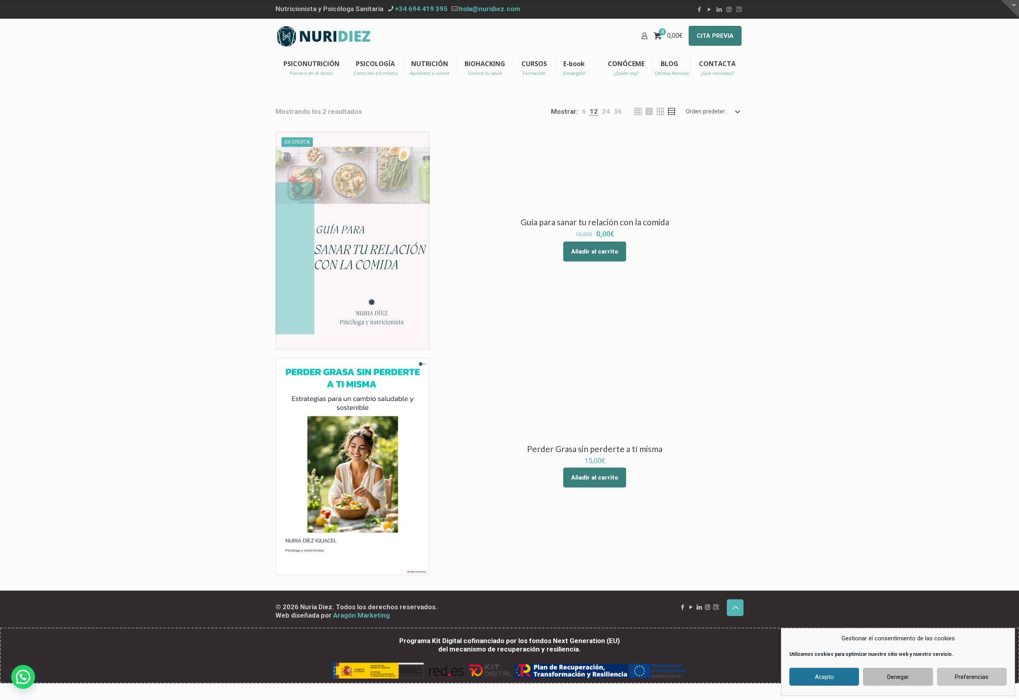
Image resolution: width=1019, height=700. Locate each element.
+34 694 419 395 (421, 9)
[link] (584, 111)
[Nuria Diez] (323, 36)
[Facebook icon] (699, 9)
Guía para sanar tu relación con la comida (595, 222)
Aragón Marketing (361, 615)
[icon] (739, 9)
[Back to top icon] (735, 607)
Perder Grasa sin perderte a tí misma (594, 449)
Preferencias (971, 677)
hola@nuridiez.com (489, 9)
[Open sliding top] (1010, 9)
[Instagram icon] (729, 9)
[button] (23, 677)
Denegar (898, 677)
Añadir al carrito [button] (594, 251)
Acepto (824, 677)
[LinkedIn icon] (719, 9)
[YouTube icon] (709, 9)
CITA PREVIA (715, 35)
